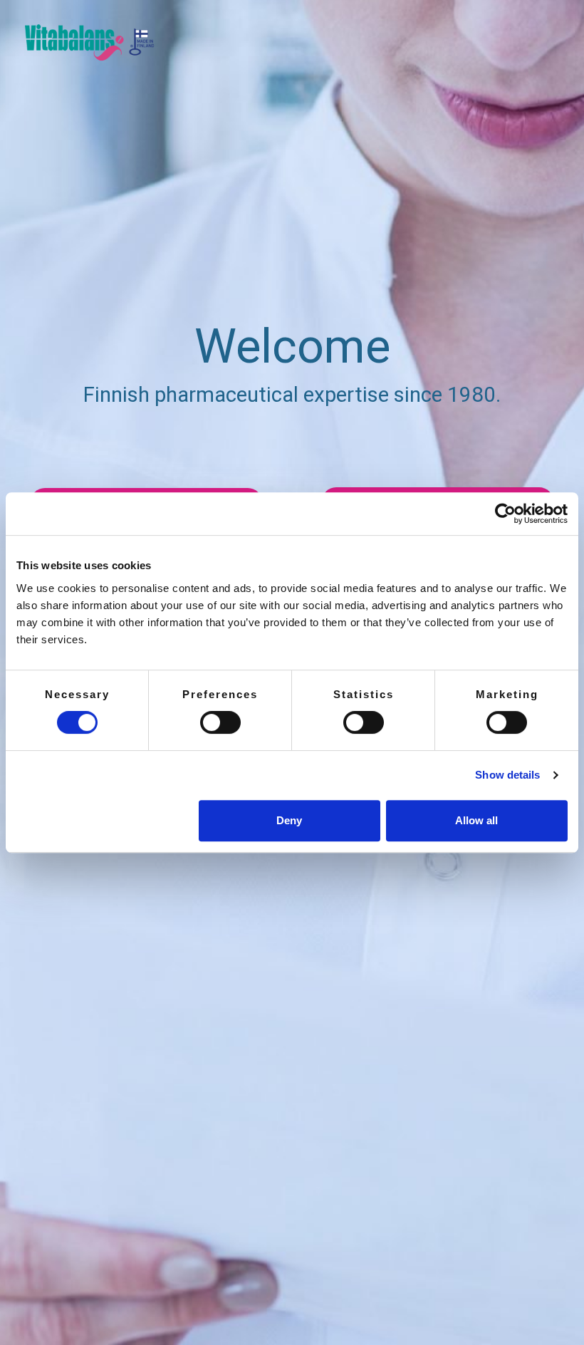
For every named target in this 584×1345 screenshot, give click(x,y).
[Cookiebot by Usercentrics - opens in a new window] (505, 513)
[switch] (220, 722)
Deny (289, 820)
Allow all (476, 820)
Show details (507, 775)
